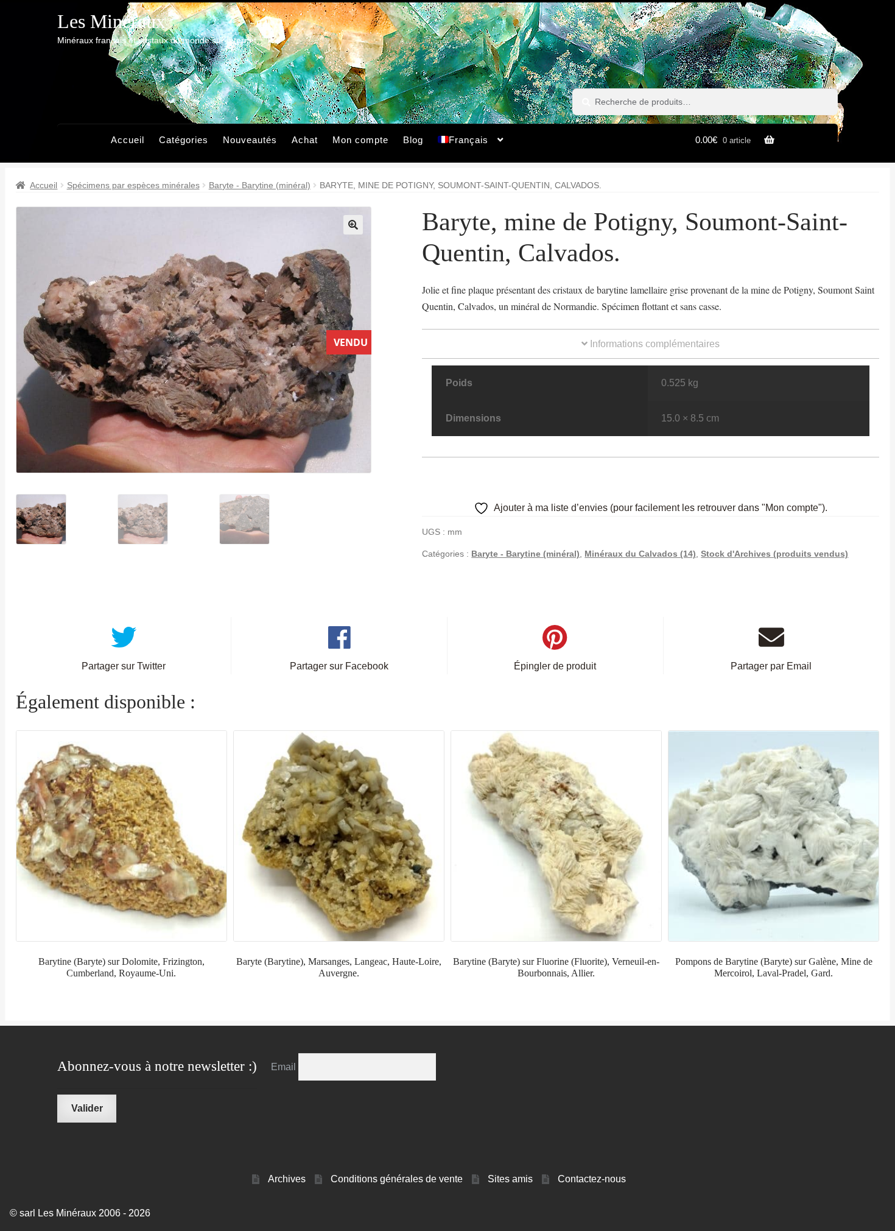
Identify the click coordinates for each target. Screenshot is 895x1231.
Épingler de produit (555, 666)
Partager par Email (771, 666)
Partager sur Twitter (124, 666)
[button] (353, 225)
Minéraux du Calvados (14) (640, 554)
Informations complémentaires (654, 344)
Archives (287, 1179)
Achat (305, 140)
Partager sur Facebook (339, 666)
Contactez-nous (592, 1179)
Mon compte (360, 140)
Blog (413, 140)
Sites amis (510, 1179)
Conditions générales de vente (397, 1179)
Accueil (127, 140)
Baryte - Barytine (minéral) (260, 185)
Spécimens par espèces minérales (133, 185)
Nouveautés (250, 140)
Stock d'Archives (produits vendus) (774, 554)
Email (284, 1067)
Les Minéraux (111, 21)
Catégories (183, 140)
